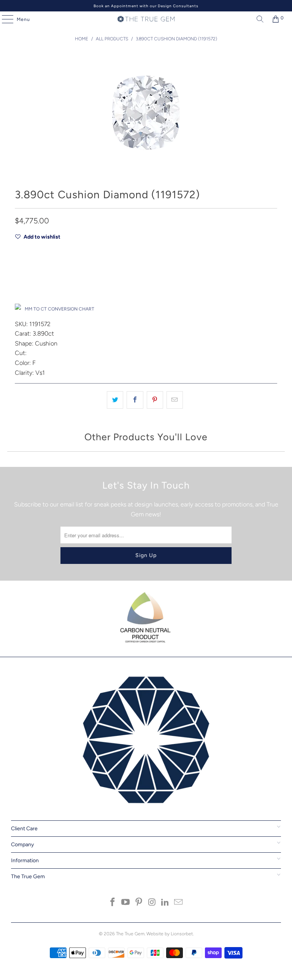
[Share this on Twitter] (115, 400)
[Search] (258, 19)
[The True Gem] (146, 19)
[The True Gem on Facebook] (112, 903)
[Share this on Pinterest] (155, 400)
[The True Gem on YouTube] (126, 903)
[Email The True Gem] (178, 903)
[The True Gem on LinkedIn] (165, 903)
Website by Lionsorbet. (170, 933)
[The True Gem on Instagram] (152, 903)
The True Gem (130, 933)
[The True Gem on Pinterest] (139, 903)
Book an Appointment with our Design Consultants (146, 5)
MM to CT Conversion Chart (59, 309)
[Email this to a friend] (175, 400)
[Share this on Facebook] (135, 400)
